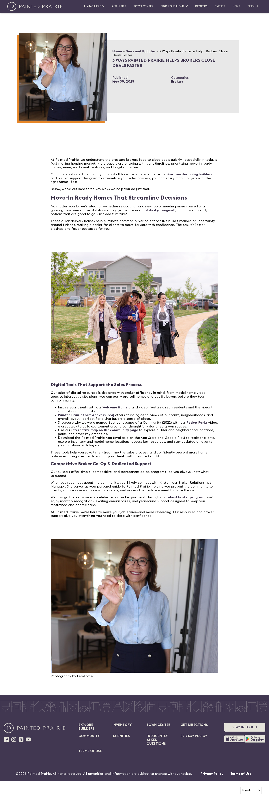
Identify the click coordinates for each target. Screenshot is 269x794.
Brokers (201, 6)
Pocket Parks (196, 422)
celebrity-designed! (159, 210)
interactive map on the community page (104, 430)
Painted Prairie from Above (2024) (86, 415)
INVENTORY (122, 724)
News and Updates (141, 51)
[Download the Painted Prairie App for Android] (255, 739)
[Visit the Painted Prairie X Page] (21, 739)
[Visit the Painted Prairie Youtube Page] (28, 739)
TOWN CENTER (158, 724)
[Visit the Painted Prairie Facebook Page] (6, 739)
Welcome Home (115, 407)
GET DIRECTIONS (194, 724)
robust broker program (185, 497)
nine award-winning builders (189, 174)
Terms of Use (240, 773)
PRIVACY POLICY (194, 736)
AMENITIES (121, 736)
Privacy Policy (212, 773)
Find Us (252, 6)
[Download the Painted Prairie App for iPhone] (234, 739)
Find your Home (172, 6)
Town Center (143, 6)
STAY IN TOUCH (244, 727)
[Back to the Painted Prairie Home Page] (34, 6)
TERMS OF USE (90, 751)
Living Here (92, 6)
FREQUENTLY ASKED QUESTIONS (157, 739)
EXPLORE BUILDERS (86, 726)
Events (220, 6)
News (236, 6)
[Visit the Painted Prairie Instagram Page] (13, 739)
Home (117, 51)
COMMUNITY (89, 736)
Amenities (119, 6)
